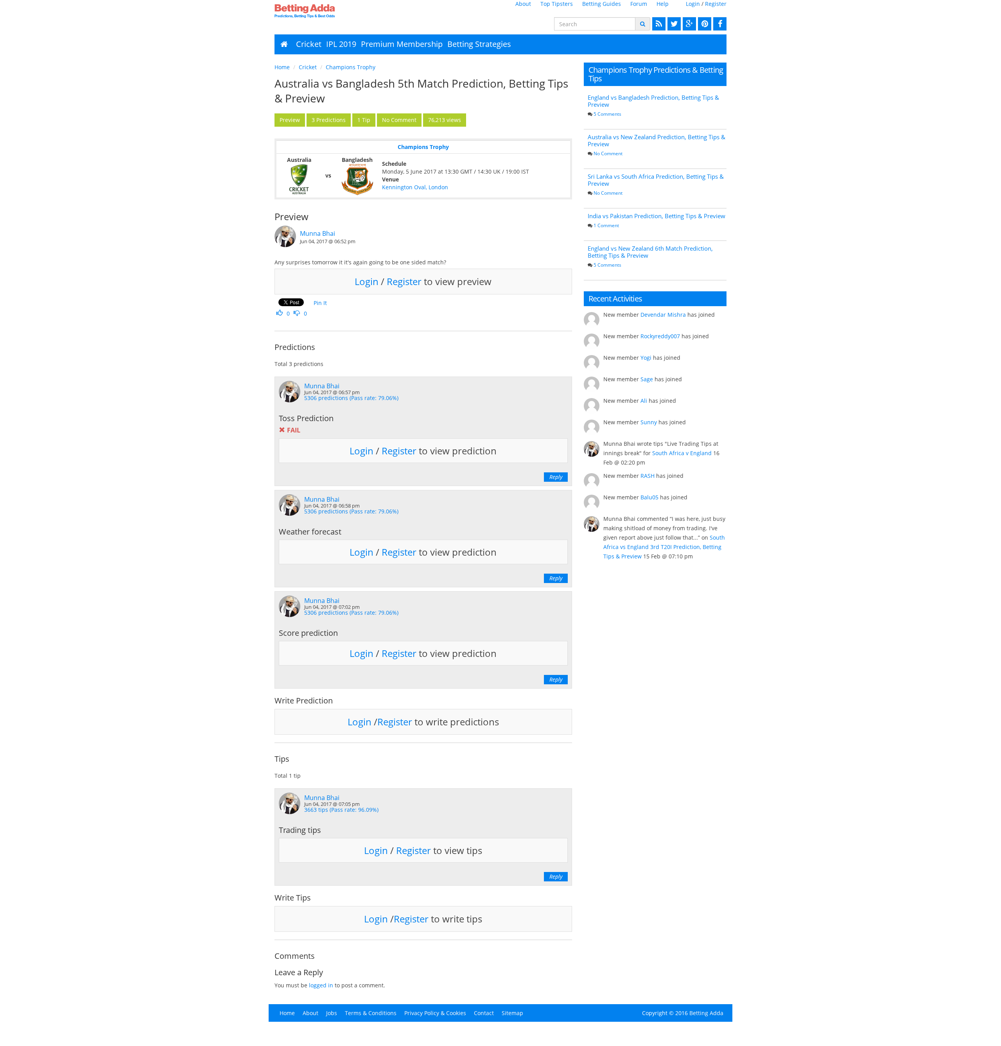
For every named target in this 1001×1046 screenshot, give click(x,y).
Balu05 (649, 497)
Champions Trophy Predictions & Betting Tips (655, 74)
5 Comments (607, 114)
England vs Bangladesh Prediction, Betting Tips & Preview (653, 100)
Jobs (331, 1013)
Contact (484, 1013)
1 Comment (606, 225)
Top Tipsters (556, 3)
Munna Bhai (317, 233)
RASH (647, 475)
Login (693, 3)
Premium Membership (402, 44)
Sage (646, 379)
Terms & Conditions (370, 1013)
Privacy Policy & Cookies (435, 1013)
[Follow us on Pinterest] (703, 24)
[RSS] (658, 24)
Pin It (320, 303)
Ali (643, 400)
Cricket (308, 44)
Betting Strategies (479, 44)
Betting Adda (706, 1013)
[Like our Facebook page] (719, 24)
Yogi (645, 357)
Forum (638, 3)
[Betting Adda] (326, 11)
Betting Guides (601, 3)
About (523, 3)
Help (663, 3)
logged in (321, 985)
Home (282, 67)
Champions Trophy (350, 67)
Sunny (648, 422)
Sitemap (512, 1013)
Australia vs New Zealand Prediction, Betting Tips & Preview (656, 140)
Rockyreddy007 (660, 336)
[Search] (642, 24)
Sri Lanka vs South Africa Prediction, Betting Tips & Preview (656, 179)
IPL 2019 (341, 44)
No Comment (608, 153)
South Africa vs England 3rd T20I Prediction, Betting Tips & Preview (664, 547)
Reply (555, 477)
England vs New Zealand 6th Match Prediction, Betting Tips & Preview (650, 251)
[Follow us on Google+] (688, 24)
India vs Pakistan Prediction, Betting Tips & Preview (656, 216)
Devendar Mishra (663, 314)
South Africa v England (682, 453)
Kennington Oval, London (415, 187)
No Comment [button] (399, 120)
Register (716, 3)
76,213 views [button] (444, 120)
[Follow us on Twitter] (673, 24)
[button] (289, 120)
